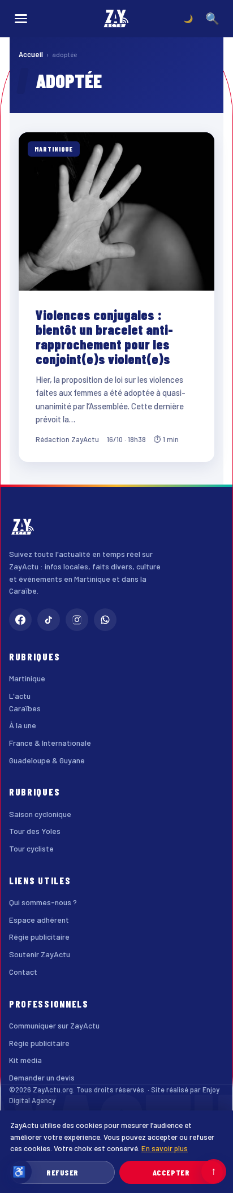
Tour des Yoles (35, 831)
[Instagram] (77, 619)
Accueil (31, 54)
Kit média (25, 1060)
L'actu (20, 696)
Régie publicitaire (39, 936)
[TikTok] (48, 619)
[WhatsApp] (105, 619)
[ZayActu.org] (116, 19)
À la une (22, 725)
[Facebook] (20, 619)
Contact (23, 971)
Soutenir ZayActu (39, 954)
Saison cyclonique (40, 814)
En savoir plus (164, 1148)
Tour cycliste (31, 848)
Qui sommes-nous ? (43, 902)
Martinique (27, 678)
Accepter (171, 1172)
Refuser (62, 1172)
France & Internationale (50, 742)
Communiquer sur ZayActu (54, 1025)
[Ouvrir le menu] (21, 19)
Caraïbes (25, 708)
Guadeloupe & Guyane (47, 760)
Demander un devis (42, 1077)
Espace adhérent (39, 919)
